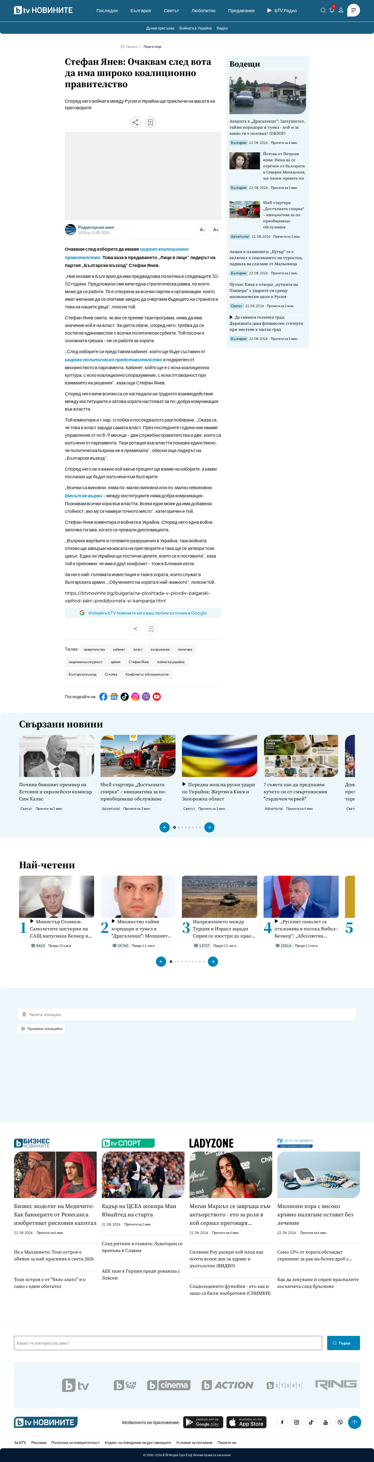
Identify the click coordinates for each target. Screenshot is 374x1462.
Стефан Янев (139, 662)
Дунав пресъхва (160, 28)
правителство (94, 649)
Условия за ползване (194, 1442)
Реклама (38, 1442)
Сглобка (111, 674)
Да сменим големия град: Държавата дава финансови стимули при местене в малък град (266, 323)
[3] (332, 11)
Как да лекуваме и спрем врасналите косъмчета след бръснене (318, 1282)
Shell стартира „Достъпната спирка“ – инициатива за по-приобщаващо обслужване (283, 215)
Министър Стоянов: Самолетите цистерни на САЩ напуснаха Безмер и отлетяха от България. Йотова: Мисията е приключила (59, 928)
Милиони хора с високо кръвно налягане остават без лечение (315, 1214)
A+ (216, 229)
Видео (222, 28)
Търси (344, 1342)
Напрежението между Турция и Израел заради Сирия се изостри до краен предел (223, 928)
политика (185, 649)
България (141, 10)
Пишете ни (227, 1442)
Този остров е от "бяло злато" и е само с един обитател (49, 1282)
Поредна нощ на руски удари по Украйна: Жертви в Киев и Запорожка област (218, 791)
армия (115, 662)
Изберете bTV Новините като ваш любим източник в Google (148, 613)
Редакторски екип (96, 227)
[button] (165, 827)
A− (202, 229)
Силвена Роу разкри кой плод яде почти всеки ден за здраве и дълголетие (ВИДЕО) (226, 1259)
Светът (171, 10)
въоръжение (160, 649)
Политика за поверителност (75, 1442)
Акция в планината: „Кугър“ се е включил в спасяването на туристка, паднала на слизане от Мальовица (266, 257)
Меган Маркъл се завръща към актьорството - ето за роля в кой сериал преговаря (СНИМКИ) (230, 1214)
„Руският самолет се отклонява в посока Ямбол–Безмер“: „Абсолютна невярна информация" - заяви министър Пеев (306, 928)
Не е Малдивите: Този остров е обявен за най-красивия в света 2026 (54, 1255)
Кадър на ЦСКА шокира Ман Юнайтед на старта (139, 1210)
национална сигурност (86, 662)
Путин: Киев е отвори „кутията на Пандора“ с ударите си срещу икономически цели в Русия (263, 290)
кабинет (119, 649)
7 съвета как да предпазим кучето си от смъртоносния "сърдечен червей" (295, 791)
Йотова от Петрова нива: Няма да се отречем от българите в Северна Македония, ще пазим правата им (284, 166)
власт (138, 649)
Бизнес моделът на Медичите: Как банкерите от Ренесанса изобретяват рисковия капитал (55, 1214)
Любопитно (203, 10)
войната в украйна (170, 662)
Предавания (241, 10)
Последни (107, 10)
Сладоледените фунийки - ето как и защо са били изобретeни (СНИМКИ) (230, 1289)
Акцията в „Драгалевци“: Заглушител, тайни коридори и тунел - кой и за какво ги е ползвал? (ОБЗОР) (267, 127)
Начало (132, 46)
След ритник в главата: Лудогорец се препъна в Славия (142, 1247)
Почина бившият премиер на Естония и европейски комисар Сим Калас (55, 791)
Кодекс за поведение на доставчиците (138, 1442)
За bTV (20, 1442)
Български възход (82, 674)
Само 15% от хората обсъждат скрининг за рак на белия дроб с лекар (313, 1255)
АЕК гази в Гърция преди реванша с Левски (141, 1274)
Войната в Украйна (195, 28)
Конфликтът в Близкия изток (147, 674)
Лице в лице (152, 46)
